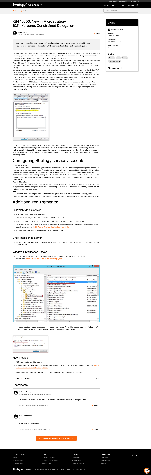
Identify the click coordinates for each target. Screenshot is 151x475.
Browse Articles (18, 460)
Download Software (48, 457)
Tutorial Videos (77, 457)
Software (122, 1)
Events (103, 463)
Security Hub (46, 463)
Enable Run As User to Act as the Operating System (51, 227)
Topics (22, 11)
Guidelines (104, 457)
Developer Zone (18, 463)
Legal (62, 469)
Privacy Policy (80, 469)
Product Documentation (50, 460)
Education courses (78, 463)
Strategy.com (133, 1)
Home (15, 11)
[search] (136, 11)
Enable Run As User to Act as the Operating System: (44, 259)
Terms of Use (70, 469)
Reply (96, 405)
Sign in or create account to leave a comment (56, 438)
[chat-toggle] (147, 471)
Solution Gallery (77, 460)
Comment (26, 378)
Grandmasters (106, 460)
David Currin (23, 32)
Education (112, 1)
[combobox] (119, 11)
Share (98, 33)
